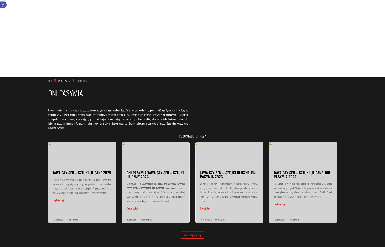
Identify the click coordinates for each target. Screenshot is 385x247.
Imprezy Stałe (65, 81)
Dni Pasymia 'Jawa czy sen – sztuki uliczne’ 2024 (155, 182)
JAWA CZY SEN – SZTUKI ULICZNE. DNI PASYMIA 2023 (229, 182)
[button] (3, 5)
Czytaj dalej (58, 200)
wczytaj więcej (192, 235)
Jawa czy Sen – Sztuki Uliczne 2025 (82, 182)
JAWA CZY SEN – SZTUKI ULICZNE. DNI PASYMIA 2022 (303, 182)
